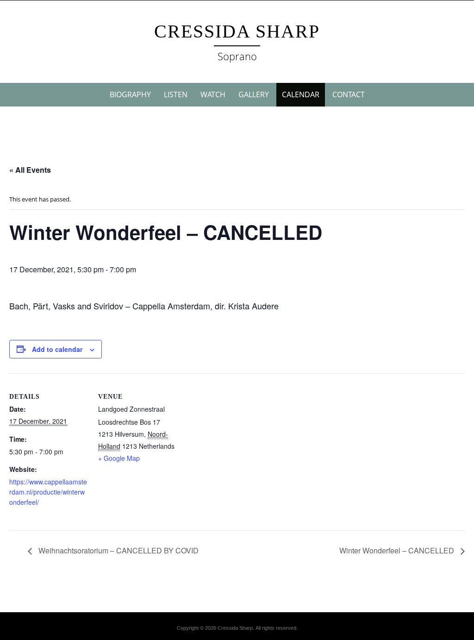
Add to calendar (57, 349)
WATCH (212, 94)
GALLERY (253, 94)
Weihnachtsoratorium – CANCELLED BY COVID (118, 550)
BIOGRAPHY (130, 94)
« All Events (30, 169)
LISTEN (175, 94)
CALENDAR (300, 94)
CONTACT (348, 94)
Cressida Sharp (237, 31)
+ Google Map (119, 458)
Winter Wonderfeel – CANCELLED (397, 550)
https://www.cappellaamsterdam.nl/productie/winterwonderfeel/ (48, 492)
